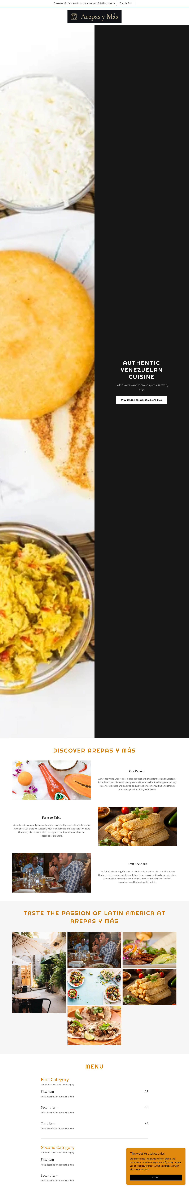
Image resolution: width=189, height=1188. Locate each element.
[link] (94, 16)
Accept (155, 1177)
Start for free (126, 3)
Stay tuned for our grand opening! (141, 400)
